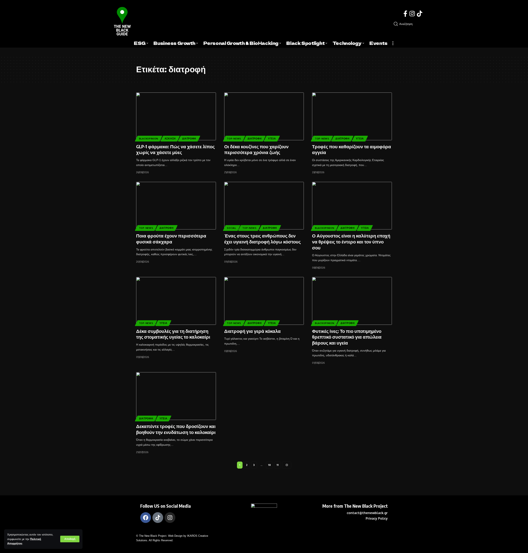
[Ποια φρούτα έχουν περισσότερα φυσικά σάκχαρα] (176, 206)
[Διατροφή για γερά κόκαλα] (264, 301)
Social (231, 227)
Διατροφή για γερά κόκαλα (252, 331)
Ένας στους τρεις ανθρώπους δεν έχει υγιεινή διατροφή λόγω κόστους (262, 238)
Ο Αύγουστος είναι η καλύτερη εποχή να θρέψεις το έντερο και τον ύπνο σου (351, 241)
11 (278, 464)
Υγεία (272, 138)
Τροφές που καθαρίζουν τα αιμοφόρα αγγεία (351, 149)
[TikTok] (419, 13)
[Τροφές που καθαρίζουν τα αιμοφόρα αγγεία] (352, 116)
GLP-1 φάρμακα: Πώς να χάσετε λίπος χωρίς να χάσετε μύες (175, 149)
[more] (393, 43)
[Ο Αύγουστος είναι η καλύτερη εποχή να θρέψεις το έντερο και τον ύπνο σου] (352, 206)
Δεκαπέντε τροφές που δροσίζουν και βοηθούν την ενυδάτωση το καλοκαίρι (176, 429)
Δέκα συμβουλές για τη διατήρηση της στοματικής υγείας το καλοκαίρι (173, 334)
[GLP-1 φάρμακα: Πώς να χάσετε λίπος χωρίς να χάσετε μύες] (176, 116)
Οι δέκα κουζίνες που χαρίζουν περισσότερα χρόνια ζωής (256, 149)
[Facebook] (405, 13)
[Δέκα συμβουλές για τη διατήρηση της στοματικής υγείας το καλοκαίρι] (176, 301)
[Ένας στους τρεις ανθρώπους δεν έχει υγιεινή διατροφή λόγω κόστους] (264, 206)
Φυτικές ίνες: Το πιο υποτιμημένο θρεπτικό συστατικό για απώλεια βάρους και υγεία (347, 337)
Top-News (234, 138)
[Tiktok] (157, 517)
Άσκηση (170, 138)
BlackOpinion (148, 138)
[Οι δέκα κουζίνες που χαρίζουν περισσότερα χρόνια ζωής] (264, 116)
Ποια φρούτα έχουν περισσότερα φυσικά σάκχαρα (171, 238)
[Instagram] (412, 13)
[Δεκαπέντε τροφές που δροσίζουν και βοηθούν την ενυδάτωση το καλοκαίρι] (176, 396)
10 (269, 464)
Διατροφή (189, 138)
